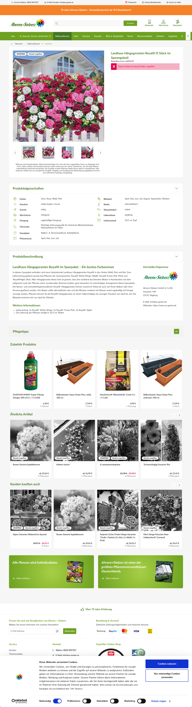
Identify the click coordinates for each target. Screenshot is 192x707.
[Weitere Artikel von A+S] (160, 278)
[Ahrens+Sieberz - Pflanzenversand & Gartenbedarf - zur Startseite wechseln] (27, 23)
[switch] (86, 701)
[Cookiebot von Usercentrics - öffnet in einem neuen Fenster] (19, 701)
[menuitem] (26, 2)
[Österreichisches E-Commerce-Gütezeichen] (139, 653)
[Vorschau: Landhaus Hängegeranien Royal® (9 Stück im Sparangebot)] (29, 152)
